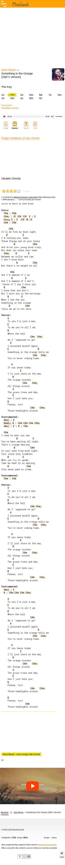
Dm (21, 95)
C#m (6, 213)
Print (35, 128)
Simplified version (10, 108)
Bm (40, 98)
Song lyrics (6, 105)
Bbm (31, 98)
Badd (7, 423)
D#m (31, 95)
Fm (50, 95)
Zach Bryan (8, 69)
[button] (32, 786)
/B (27, 219)
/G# (19, 216)
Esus (7, 219)
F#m (60, 95)
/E (14, 216)
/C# (25, 216)
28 (2, 760)
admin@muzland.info (47, 845)
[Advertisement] (32, 37)
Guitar (5, 128)
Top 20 (26, 128)
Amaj (6, 419)
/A (31, 219)
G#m (12, 98)
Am (21, 98)
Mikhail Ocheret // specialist (25, 197)
